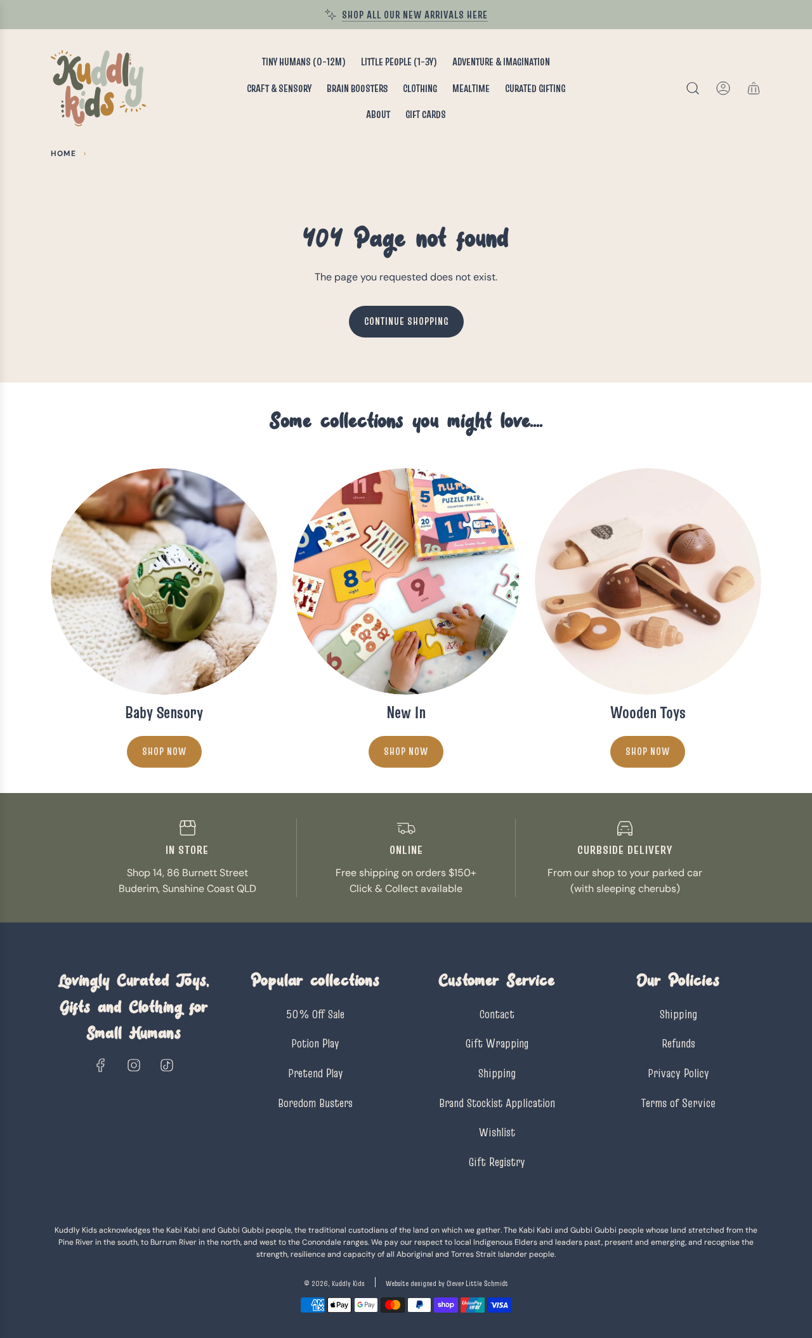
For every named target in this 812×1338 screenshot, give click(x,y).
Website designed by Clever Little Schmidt (447, 1283)
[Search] (693, 88)
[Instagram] (134, 1065)
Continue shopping (406, 321)
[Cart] (753, 88)
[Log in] (723, 88)
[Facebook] (101, 1065)
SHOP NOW (406, 751)
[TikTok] (167, 1065)
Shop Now (164, 751)
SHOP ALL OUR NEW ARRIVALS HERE (415, 15)
